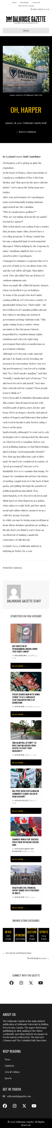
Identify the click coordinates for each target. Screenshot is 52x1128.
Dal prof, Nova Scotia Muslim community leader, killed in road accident (25, 794)
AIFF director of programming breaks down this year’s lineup (24, 649)
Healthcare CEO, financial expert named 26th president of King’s (25, 890)
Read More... (18, 666)
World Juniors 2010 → (38, 958)
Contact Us (36, 2)
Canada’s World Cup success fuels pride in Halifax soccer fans (25, 842)
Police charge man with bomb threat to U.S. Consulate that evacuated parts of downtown (26, 698)
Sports (8, 1078)
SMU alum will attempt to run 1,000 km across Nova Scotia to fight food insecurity (24, 746)
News (7, 1059)
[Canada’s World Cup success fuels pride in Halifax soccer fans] (26, 826)
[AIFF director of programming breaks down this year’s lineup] (26, 633)
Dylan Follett (22, 800)
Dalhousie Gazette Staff (34, 123)
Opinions (17, 567)
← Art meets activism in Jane (17, 952)
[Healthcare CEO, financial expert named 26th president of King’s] (26, 874)
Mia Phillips (20, 655)
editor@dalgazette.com (19, 1096)
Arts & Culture (12, 1071)
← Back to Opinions (26, 131)
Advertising (24, 2)
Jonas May (19, 706)
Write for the (26, 6)
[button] (11, 983)
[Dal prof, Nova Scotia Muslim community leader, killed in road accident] (26, 778)
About (14, 2)
